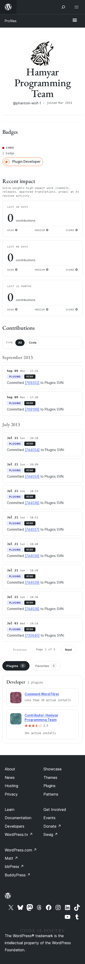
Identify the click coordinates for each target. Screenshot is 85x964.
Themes (50, 777)
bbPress (14, 866)
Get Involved (54, 809)
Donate (52, 826)
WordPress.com (21, 850)
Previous (20, 649)
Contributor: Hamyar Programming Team (41, 717)
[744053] (32, 476)
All (20, 342)
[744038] (32, 503)
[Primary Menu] (74, 20)
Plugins (15, 666)
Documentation (18, 817)
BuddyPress (17, 875)
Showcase (52, 769)
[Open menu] (77, 7)
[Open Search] (63, 7)
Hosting (11, 785)
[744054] (32, 450)
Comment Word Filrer (42, 694)
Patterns (50, 794)
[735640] (32, 635)
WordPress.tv (19, 834)
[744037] (32, 529)
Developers (14, 826)
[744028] (32, 609)
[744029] (32, 582)
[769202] (32, 383)
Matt (11, 858)
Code (33, 342)
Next (68, 649)
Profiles (11, 21)
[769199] (32, 409)
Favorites (45, 666)
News (10, 777)
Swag (50, 834)
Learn (9, 809)
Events (49, 817)
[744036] (32, 556)
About (10, 769)
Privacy (11, 794)
